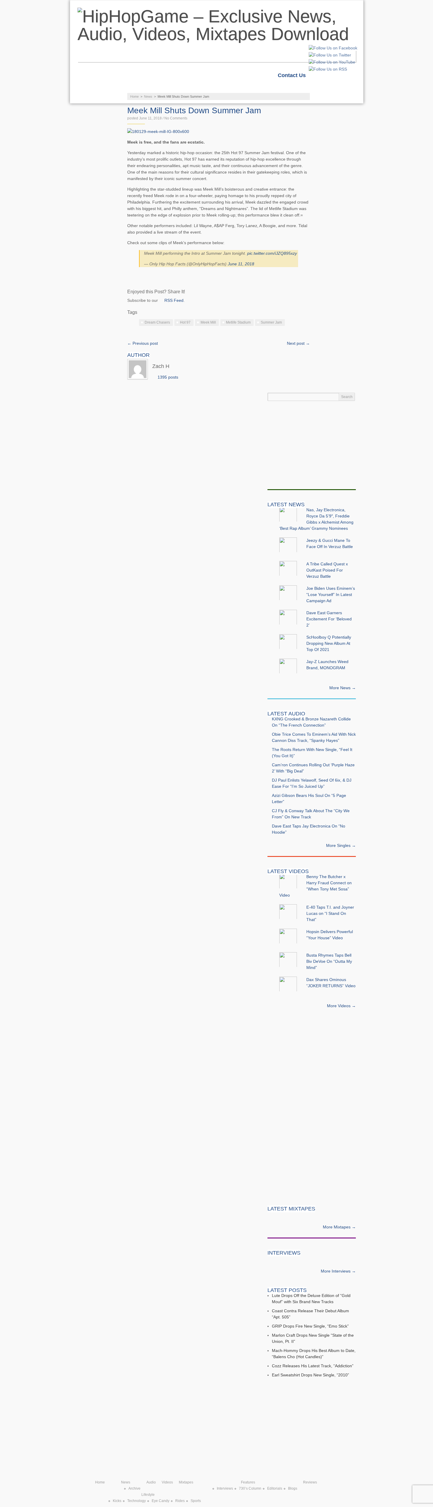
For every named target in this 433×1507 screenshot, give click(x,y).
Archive (134, 1488)
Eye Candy (160, 1501)
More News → (342, 687)
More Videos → (341, 1005)
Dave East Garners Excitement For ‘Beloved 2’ (329, 618)
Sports (196, 1501)
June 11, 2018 (241, 264)
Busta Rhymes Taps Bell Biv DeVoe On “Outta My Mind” (329, 961)
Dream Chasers (157, 322)
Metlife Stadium (238, 322)
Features (269, 87)
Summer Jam (271, 322)
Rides (180, 1501)
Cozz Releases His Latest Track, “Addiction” (312, 1365)
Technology (136, 1501)
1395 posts (168, 377)
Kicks (117, 1501)
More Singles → (341, 845)
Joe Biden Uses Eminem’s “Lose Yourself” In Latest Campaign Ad (330, 594)
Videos (175, 87)
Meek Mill (208, 322)
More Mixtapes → (339, 1227)
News (96, 87)
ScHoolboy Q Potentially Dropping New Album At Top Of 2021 (328, 643)
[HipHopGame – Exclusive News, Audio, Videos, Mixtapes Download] (216, 25)
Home (325, 75)
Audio (134, 87)
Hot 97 (185, 322)
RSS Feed (174, 300)
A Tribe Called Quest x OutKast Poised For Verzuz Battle (327, 570)
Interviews (225, 1488)
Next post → (298, 343)
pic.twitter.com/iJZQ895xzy (272, 253)
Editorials (274, 1488)
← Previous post (142, 343)
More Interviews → (338, 1271)
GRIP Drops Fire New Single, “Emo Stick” (310, 1326)
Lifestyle (102, 99)
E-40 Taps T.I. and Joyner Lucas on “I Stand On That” (330, 913)
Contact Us (292, 75)
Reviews (317, 87)
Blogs (292, 1488)
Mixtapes (219, 87)
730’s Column (250, 1488)
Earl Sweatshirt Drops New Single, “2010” (310, 1375)
